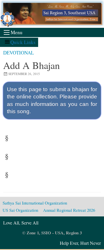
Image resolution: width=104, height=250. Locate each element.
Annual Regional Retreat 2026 (69, 210)
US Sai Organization (20, 210)
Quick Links (23, 42)
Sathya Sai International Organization (35, 203)
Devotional (18, 52)
